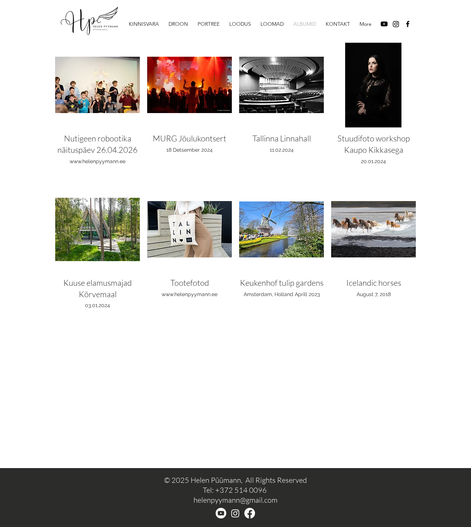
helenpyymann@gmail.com (235, 500)
